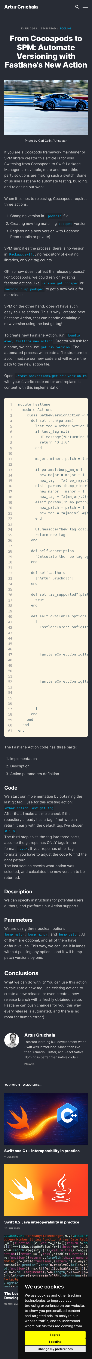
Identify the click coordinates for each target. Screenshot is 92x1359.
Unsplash (60, 140)
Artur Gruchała (21, 6)
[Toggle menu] (85, 7)
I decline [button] (55, 1341)
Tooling (65, 28)
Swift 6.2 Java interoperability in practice (41, 1222)
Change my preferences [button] (55, 1349)
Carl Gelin (45, 140)
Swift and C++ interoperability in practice (42, 1151)
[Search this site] (77, 7)
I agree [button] (55, 1334)
